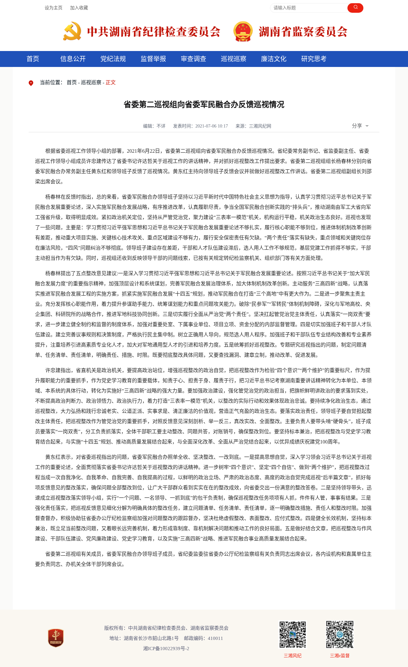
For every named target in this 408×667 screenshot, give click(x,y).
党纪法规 (113, 58)
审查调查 (193, 58)
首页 (32, 58)
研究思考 (314, 58)
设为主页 (53, 7)
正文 (111, 82)
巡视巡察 (233, 58)
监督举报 (153, 58)
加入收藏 (79, 7)
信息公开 (73, 58)
